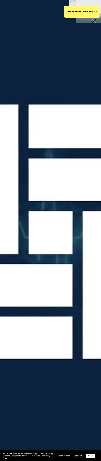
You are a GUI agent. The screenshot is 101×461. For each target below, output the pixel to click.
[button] (94, 21)
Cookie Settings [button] (64, 455)
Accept (90, 455)
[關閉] (98, 455)
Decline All (78, 455)
